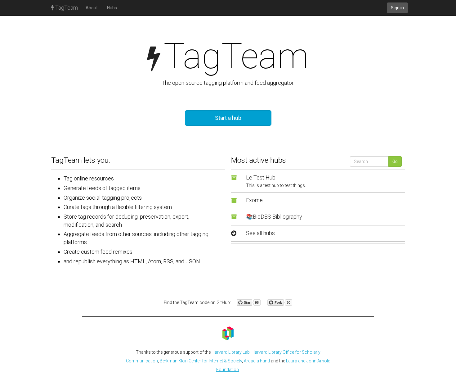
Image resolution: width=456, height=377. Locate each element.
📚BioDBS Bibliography (274, 216)
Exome (254, 200)
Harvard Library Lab (231, 352)
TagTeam (66, 7)
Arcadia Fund (257, 360)
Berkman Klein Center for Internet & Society (201, 360)
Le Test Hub (260, 177)
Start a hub (228, 118)
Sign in (397, 7)
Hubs (112, 7)
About (92, 7)
